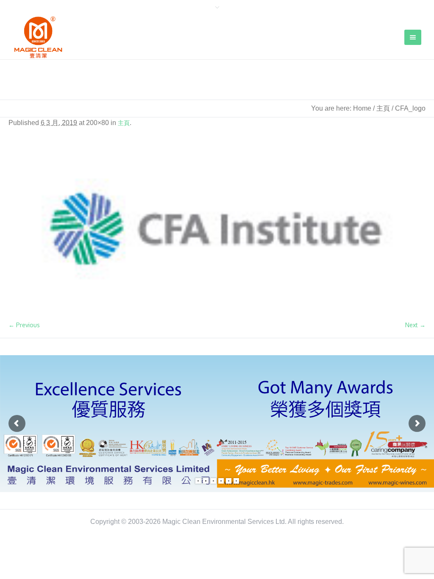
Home (362, 108)
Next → (415, 324)
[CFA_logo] (217, 228)
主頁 (383, 108)
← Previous (24, 324)
